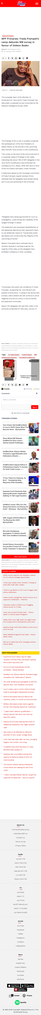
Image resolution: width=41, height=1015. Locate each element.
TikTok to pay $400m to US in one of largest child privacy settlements (20, 592)
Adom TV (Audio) (20, 908)
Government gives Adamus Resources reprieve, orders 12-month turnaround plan (20, 698)
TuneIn (16, 995)
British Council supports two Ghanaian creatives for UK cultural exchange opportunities (19, 577)
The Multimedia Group (20, 830)
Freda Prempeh (27, 355)
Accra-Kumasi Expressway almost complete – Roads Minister (16, 668)
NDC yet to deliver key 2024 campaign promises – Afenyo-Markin (20, 644)
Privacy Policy (20, 846)
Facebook (20, 930)
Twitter (20, 934)
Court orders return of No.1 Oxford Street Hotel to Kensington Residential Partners (19, 690)
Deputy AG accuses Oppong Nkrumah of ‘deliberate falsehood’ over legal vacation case (19, 724)
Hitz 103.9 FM (20, 867)
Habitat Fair (20, 963)
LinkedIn (20, 942)
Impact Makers (20, 967)
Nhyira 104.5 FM (20, 879)
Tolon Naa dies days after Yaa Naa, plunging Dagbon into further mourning (20, 740)
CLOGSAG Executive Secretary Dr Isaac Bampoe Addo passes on (18, 748)
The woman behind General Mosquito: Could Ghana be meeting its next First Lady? (18, 767)
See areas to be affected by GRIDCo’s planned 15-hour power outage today (17, 733)
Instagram (20, 938)
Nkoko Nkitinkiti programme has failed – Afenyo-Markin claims (19, 637)
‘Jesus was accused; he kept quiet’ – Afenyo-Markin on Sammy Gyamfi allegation (18, 614)
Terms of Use (20, 842)
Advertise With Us (20, 834)
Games (20, 959)
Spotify (23, 1002)
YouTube (20, 926)
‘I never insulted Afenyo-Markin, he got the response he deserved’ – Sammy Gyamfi (19, 776)
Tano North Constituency (27, 357)
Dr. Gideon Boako (14, 355)
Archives (20, 975)
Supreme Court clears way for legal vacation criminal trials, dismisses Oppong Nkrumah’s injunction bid (19, 659)
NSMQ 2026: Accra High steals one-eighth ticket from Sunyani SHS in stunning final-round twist (19, 622)
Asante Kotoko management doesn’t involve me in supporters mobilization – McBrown (20, 599)
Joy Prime (20, 900)
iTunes (29, 995)
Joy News (20, 892)
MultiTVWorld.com (20, 904)
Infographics (20, 946)
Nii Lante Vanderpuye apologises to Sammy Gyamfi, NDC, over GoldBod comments (20, 683)
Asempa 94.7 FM (20, 871)
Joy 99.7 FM (20, 859)
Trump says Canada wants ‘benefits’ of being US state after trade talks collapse (19, 585)
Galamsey (20, 971)
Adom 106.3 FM (20, 863)
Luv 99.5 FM (20, 875)
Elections (20, 979)
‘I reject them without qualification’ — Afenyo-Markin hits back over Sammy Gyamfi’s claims (18, 714)
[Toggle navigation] (37, 4)
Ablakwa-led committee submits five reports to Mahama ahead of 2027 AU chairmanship (17, 757)
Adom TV (20, 896)
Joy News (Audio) (20, 912)
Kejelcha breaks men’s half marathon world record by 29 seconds (20, 629)
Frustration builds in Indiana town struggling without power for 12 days (18, 607)
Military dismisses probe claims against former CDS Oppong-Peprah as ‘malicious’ (19, 705)
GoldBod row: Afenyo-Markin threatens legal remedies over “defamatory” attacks (20, 675)
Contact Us (20, 838)
